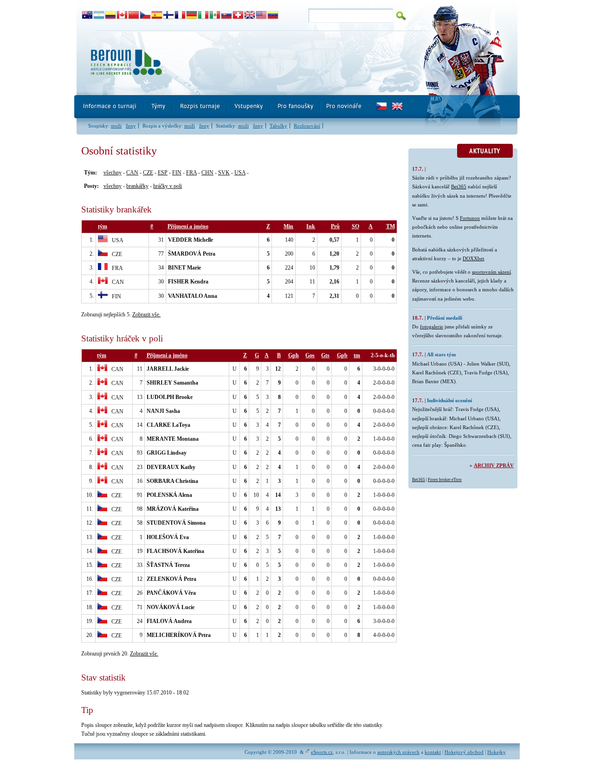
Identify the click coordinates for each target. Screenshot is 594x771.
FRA (191, 172)
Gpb (342, 355)
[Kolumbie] (110, 15)
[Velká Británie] (250, 15)
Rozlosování (307, 125)
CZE (148, 172)
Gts (325, 355)
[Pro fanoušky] (296, 106)
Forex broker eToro (445, 479)
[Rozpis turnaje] (200, 106)
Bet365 (458, 186)
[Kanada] (122, 15)
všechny (112, 172)
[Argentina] (99, 15)
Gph (293, 355)
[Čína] (134, 15)
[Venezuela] (273, 15)
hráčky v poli (167, 186)
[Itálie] (203, 15)
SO (355, 226)
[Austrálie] (87, 15)
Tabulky (278, 125)
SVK (224, 172)
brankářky (137, 186)
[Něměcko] (192, 15)
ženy (131, 125)
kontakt (433, 752)
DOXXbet (473, 258)
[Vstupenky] (249, 106)
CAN (132, 172)
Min (288, 226)
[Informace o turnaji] (109, 106)
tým (102, 226)
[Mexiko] (215, 15)
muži (116, 125)
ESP (163, 172)
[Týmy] (159, 106)
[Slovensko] (226, 15)
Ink (310, 226)
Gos (310, 355)
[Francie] (180, 15)
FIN (176, 172)
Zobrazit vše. (146, 314)
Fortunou (470, 218)
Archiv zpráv (494, 465)
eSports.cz (322, 752)
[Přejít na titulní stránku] (243, 63)
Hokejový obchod (464, 752)
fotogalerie (431, 326)
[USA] (261, 15)
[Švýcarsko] (238, 15)
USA (239, 172)
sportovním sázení (491, 272)
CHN (207, 172)
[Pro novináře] (344, 106)
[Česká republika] (145, 15)
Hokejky (496, 752)
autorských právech (398, 752)
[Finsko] (168, 15)
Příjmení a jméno (188, 226)
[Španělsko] (157, 15)
